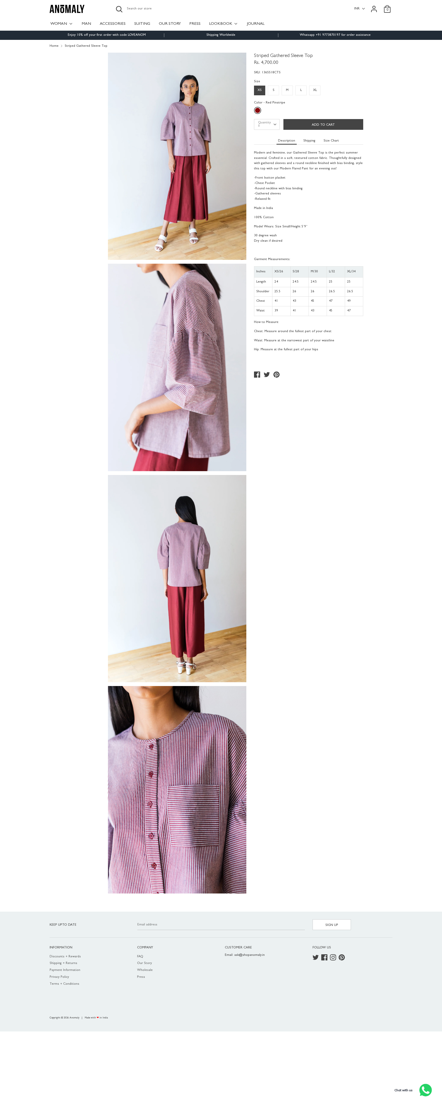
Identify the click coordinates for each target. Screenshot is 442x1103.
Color (269, 103)
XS (260, 90)
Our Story (144, 963)
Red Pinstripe (258, 111)
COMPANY (145, 947)
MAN (86, 24)
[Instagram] (333, 958)
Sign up (331, 925)
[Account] (374, 6)
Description (286, 141)
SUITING (142, 24)
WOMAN (59, 24)
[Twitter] (316, 958)
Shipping (309, 141)
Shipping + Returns (63, 963)
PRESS (195, 24)
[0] (387, 6)
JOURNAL (255, 24)
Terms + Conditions (64, 984)
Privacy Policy (59, 977)
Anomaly (74, 1018)
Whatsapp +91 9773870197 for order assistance (335, 35)
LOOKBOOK (221, 24)
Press (141, 977)
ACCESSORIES (113, 24)
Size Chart (331, 141)
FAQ (140, 956)
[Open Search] (119, 9)
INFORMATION (61, 947)
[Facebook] (324, 958)
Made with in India (96, 1018)
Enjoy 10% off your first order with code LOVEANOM (107, 35)
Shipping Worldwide (220, 35)
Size (257, 81)
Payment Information (65, 970)
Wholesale (145, 970)
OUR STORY (170, 24)
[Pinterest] (342, 958)
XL (315, 90)
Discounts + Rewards (65, 956)
